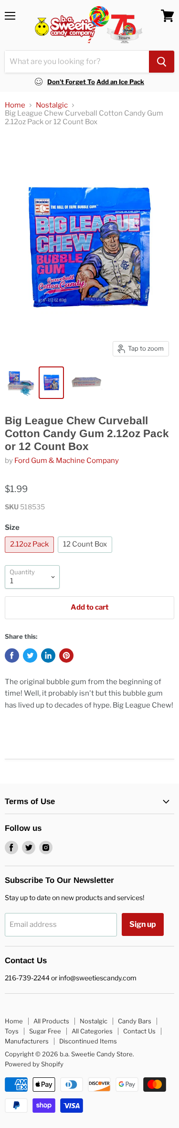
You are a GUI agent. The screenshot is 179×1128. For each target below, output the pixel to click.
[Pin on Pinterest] (66, 655)
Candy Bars (134, 1021)
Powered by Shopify (34, 1064)
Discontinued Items (88, 1041)
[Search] (161, 62)
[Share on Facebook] (12, 655)
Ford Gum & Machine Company (66, 460)
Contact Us (139, 1031)
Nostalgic (52, 105)
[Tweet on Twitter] (30, 655)
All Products (51, 1021)
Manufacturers (27, 1041)
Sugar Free (45, 1031)
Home (15, 105)
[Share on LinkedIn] (48, 655)
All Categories (92, 1031)
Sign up (142, 924)
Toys (12, 1031)
